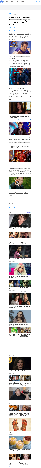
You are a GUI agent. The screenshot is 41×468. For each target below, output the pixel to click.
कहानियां (12, 1)
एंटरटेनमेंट (13, 10)
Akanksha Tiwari (12, 27)
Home (10, 10)
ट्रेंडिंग (7, 1)
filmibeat (10, 54)
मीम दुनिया (22, 1)
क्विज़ (17, 1)
